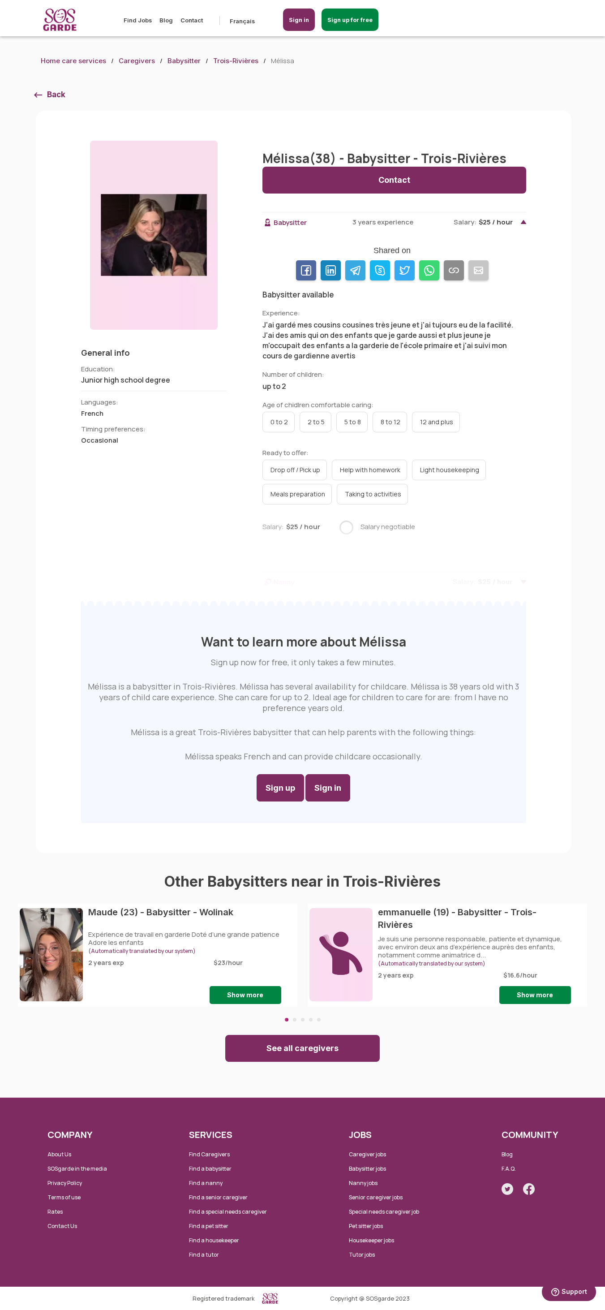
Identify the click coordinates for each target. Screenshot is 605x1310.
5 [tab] (319, 1019)
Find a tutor (204, 1254)
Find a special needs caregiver (228, 1211)
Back (56, 94)
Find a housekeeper (214, 1240)
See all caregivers (302, 1048)
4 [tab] (311, 1019)
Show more (245, 995)
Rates (55, 1211)
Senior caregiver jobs (376, 1197)
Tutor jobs (362, 1254)
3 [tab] (303, 1019)
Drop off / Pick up (295, 469)
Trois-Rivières (235, 60)
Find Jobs (138, 20)
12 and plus (436, 422)
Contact (191, 20)
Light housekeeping (449, 469)
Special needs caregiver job (384, 1211)
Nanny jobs (363, 1183)
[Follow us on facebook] (529, 1189)
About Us (59, 1154)
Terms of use (64, 1197)
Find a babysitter (210, 1168)
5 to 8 (352, 422)
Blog (166, 20)
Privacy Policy (64, 1183)
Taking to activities (373, 494)
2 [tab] (294, 1019)
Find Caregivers (209, 1154)
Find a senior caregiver (218, 1197)
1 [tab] (286, 1019)
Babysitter (184, 60)
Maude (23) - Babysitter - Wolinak (160, 912)
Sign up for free (350, 19)
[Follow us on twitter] (507, 1189)
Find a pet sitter (208, 1226)
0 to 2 (279, 422)
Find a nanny (206, 1183)
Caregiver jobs (367, 1154)
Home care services (73, 60)
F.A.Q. (509, 1168)
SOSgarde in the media (77, 1168)
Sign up (280, 788)
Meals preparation (297, 494)
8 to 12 (390, 422)
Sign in (299, 19)
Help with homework (370, 469)
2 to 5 (316, 422)
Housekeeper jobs (371, 1240)
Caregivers (137, 60)
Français (242, 21)
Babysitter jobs (367, 1168)
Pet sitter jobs (366, 1226)
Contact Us (62, 1226)
